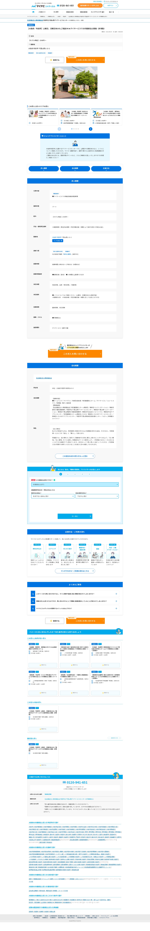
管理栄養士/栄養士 (92, 917)
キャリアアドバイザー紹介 (98, 12)
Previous (59, 129)
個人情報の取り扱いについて (75, 916)
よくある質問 (114, 916)
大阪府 (59, 16)
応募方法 (106, 168)
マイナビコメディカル (32, 16)
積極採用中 (31, 53)
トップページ (33, 12)
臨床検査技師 (62, 917)
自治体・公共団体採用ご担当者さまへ (55, 916)
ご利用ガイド (42, 12)
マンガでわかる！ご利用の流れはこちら (75, 571)
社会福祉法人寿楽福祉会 (44, 378)
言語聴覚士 (53, 917)
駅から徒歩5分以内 (40, 53)
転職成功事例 (70, 12)
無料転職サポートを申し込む (89, 5)
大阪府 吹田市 (56, 237)
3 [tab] (76, 129)
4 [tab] (78, 129)
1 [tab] (75, 97)
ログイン (110, 5)
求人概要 (44, 168)
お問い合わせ (95, 916)
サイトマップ (105, 916)
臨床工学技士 (71, 917)
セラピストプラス (104, 917)
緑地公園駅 (67, 254)
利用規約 (87, 916)
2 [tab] (74, 129)
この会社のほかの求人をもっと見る (75, 456)
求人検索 (56, 12)
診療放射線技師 (81, 917)
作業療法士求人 (51, 16)
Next (90, 129)
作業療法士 (42, 16)
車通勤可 (50, 53)
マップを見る (57, 240)
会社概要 (75, 168)
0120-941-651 (65, 6)
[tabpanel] (75, 83)
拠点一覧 (111, 12)
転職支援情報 (84, 12)
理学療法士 (37, 917)
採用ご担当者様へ (97, 1)
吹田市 (64, 16)
